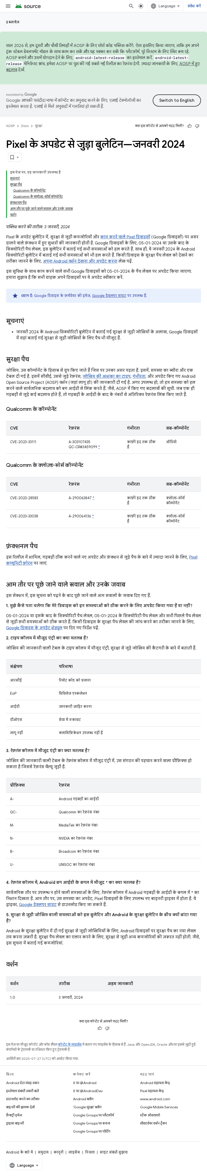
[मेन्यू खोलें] (8, 6)
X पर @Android (84, 1083)
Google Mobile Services (159, 1107)
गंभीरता (139, 376)
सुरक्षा (38, 126)
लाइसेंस (74, 1152)
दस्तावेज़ (13, 22)
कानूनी (58, 1152)
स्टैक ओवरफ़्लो (150, 1115)
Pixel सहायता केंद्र (152, 1091)
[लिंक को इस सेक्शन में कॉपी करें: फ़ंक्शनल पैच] (43, 547)
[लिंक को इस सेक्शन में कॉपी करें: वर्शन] (23, 965)
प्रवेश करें (194, 6)
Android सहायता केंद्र (155, 1083)
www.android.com (155, 1099)
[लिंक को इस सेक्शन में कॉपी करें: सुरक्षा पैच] (34, 360)
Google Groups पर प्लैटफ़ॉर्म (93, 1115)
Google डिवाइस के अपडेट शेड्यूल (34, 628)
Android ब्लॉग (83, 1099)
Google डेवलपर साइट (109, 295)
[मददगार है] (189, 126)
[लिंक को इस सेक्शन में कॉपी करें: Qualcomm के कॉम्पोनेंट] (62, 410)
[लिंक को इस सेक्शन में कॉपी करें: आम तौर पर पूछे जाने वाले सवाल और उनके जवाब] (130, 585)
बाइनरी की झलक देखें (20, 1107)
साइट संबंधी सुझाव (113, 1152)
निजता (90, 1152)
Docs (25, 126)
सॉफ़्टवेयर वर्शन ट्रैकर (153, 1123)
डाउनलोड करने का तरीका (22, 1099)
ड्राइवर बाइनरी (15, 1123)
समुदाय (43, 1152)
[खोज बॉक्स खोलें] (131, 6)
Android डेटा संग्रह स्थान (22, 1083)
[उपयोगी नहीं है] (197, 126)
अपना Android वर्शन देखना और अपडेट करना (80, 261)
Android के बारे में (19, 1152)
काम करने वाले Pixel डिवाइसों (125, 237)
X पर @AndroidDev (88, 1091)
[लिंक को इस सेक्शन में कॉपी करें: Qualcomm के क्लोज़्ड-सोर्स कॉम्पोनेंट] (88, 466)
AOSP (10, 126)
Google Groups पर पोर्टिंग (91, 1131)
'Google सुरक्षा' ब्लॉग (87, 1107)
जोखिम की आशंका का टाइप (107, 376)
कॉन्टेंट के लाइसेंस (70, 1044)
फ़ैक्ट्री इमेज (14, 1115)
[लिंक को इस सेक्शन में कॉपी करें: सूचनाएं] (29, 321)
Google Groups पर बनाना (91, 1123)
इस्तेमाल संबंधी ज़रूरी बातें (22, 1091)
